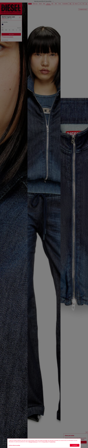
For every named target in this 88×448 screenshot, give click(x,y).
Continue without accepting (14, 445)
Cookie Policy (52, 441)
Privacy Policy (45, 441)
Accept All (74, 445)
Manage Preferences (33, 441)
